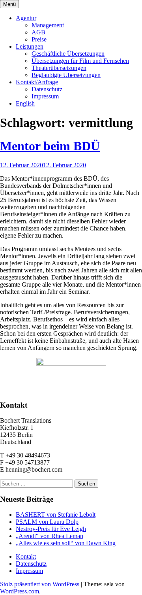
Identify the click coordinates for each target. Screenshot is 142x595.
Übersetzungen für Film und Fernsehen (80, 60)
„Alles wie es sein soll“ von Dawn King (66, 543)
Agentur (26, 18)
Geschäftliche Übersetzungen (68, 53)
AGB (38, 32)
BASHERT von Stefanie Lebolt (55, 514)
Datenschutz (47, 89)
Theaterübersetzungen (59, 67)
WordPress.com (19, 591)
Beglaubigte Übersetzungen (66, 75)
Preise (39, 39)
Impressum (45, 96)
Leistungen (29, 46)
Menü (9, 4)
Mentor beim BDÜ (50, 146)
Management (48, 25)
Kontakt (26, 556)
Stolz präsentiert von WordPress (39, 584)
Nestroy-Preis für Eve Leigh (51, 528)
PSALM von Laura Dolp (47, 521)
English (25, 103)
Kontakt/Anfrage (37, 82)
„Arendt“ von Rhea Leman (49, 536)
